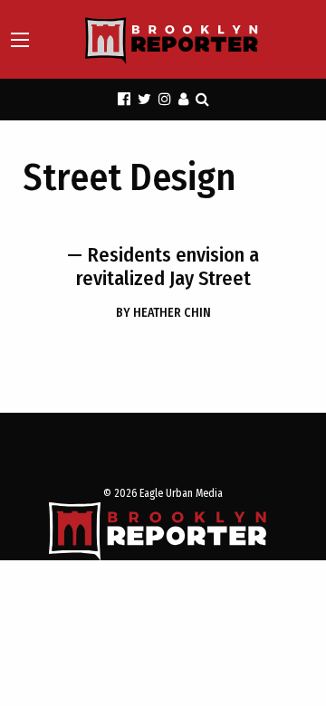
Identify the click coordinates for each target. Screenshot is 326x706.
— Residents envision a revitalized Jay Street (163, 267)
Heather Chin (163, 312)
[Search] (202, 99)
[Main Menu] (20, 40)
